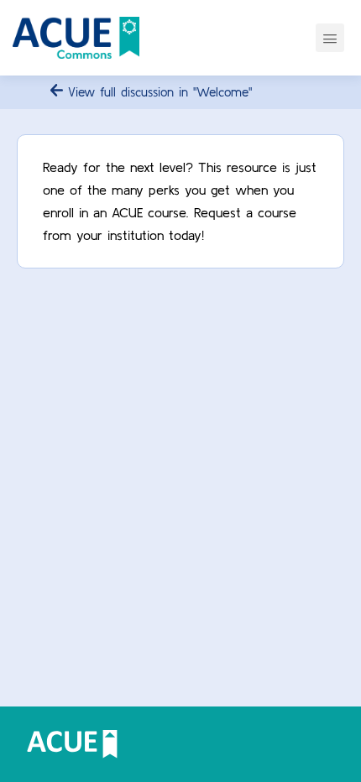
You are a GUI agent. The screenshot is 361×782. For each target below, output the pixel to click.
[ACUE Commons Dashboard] (76, 38)
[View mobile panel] (330, 38)
